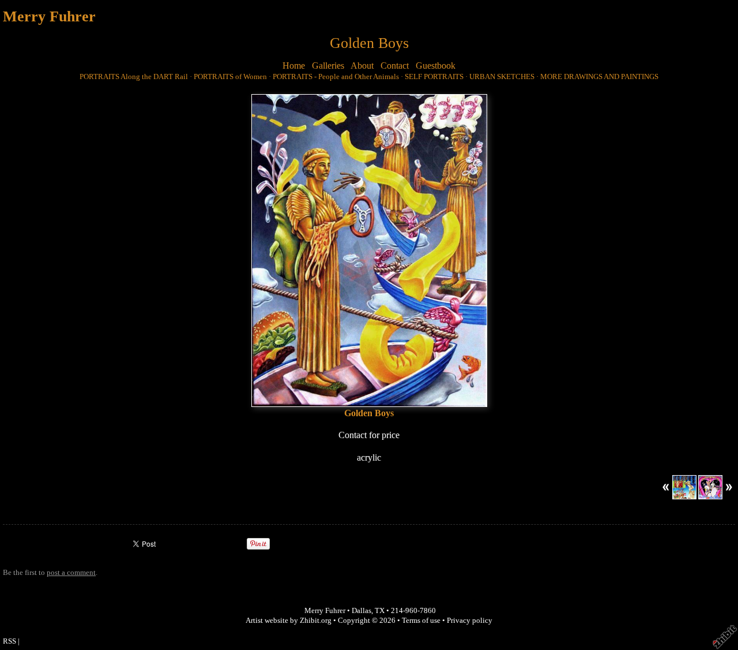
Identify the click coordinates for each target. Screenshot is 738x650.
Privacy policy (469, 621)
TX (380, 611)
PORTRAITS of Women (230, 77)
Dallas (361, 611)
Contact (395, 65)
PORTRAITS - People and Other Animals (336, 77)
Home (294, 65)
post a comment (71, 573)
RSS (9, 641)
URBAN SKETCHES (501, 77)
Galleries (328, 65)
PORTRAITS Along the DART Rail (134, 77)
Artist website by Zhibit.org (289, 621)
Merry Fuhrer (49, 16)
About (362, 65)
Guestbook (435, 65)
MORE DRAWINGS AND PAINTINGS (599, 77)
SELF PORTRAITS (434, 77)
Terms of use (421, 621)
